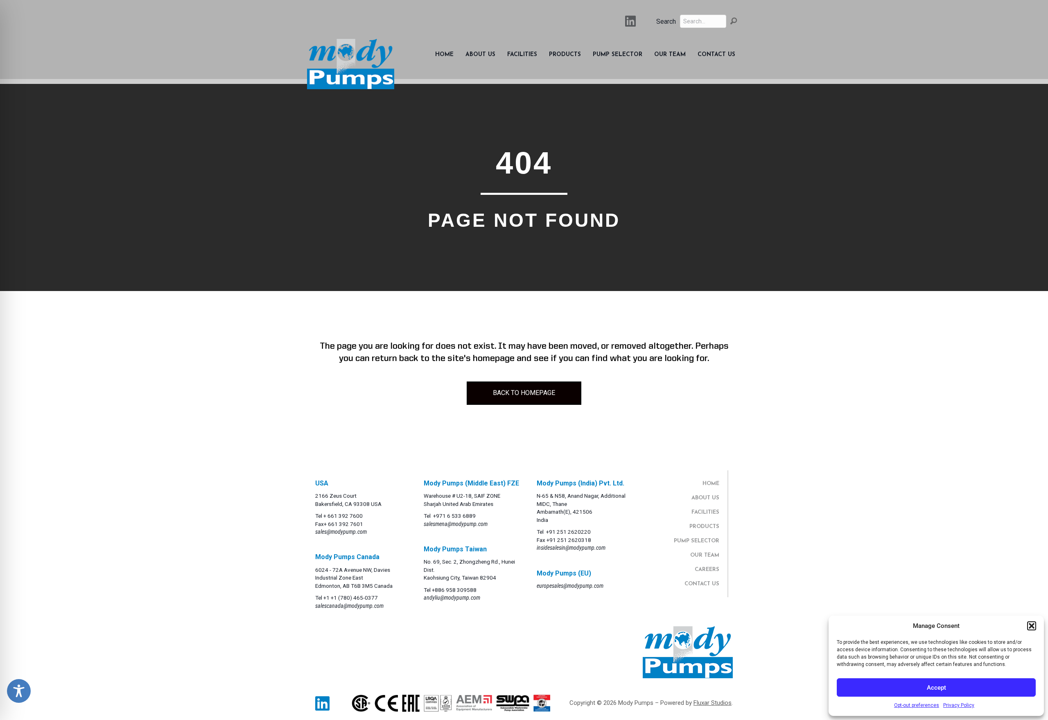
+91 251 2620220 (568, 531)
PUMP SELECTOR (696, 541)
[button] (1032, 626)
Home (444, 55)
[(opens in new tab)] (361, 702)
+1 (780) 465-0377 (354, 597)
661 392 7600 (345, 515)
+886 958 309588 (454, 590)
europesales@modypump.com (570, 585)
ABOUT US (705, 498)
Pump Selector (617, 55)
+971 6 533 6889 (454, 515)
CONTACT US (701, 584)
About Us (480, 55)
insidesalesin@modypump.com (571, 547)
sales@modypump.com (341, 531)
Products (565, 55)
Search (666, 21)
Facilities (522, 55)
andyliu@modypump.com (452, 597)
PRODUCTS (704, 526)
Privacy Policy (958, 705)
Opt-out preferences (916, 705)
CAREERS (707, 569)
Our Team (670, 55)
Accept (936, 687)
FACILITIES (705, 512)
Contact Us (716, 55)
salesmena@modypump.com (456, 524)
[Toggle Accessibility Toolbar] (19, 691)
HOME (710, 483)
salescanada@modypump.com (349, 606)
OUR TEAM (704, 555)
